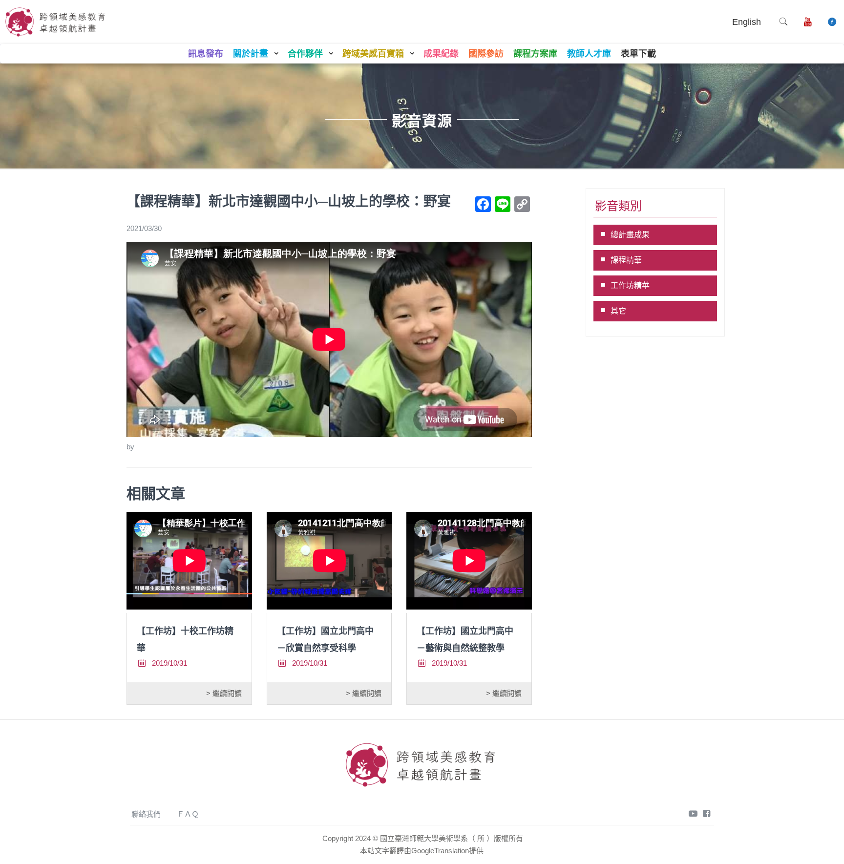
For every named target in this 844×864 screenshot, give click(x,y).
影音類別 (618, 205)
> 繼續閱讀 (224, 693)
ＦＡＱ (188, 814)
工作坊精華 (630, 285)
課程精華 (626, 260)
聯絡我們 (146, 814)
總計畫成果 (630, 235)
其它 (618, 311)
